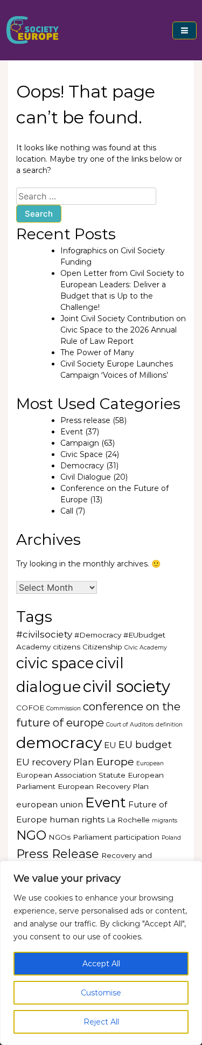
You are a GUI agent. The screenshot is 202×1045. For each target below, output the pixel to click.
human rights (77, 819)
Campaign (79, 443)
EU (110, 745)
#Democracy (97, 635)
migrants (164, 820)
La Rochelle (128, 819)
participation (136, 837)
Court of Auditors (130, 724)
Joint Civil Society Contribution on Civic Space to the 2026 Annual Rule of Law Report (123, 330)
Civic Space (81, 454)
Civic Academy (145, 647)
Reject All (101, 1022)
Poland (171, 837)
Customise (101, 993)
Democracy (82, 465)
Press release (85, 420)
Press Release (57, 853)
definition (169, 724)
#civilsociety (44, 634)
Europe (115, 761)
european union (49, 804)
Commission (63, 708)
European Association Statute (71, 775)
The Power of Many (97, 352)
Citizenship (102, 646)
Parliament (92, 837)
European (150, 763)
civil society (126, 686)
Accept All (101, 963)
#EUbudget (144, 635)
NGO (31, 835)
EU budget (145, 744)
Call (66, 511)
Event (71, 432)
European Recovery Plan (103, 786)
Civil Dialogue (85, 477)
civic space (55, 663)
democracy (59, 742)
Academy (33, 646)
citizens (66, 646)
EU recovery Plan (55, 762)
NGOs (59, 837)
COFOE (30, 707)
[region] (101, 953)
